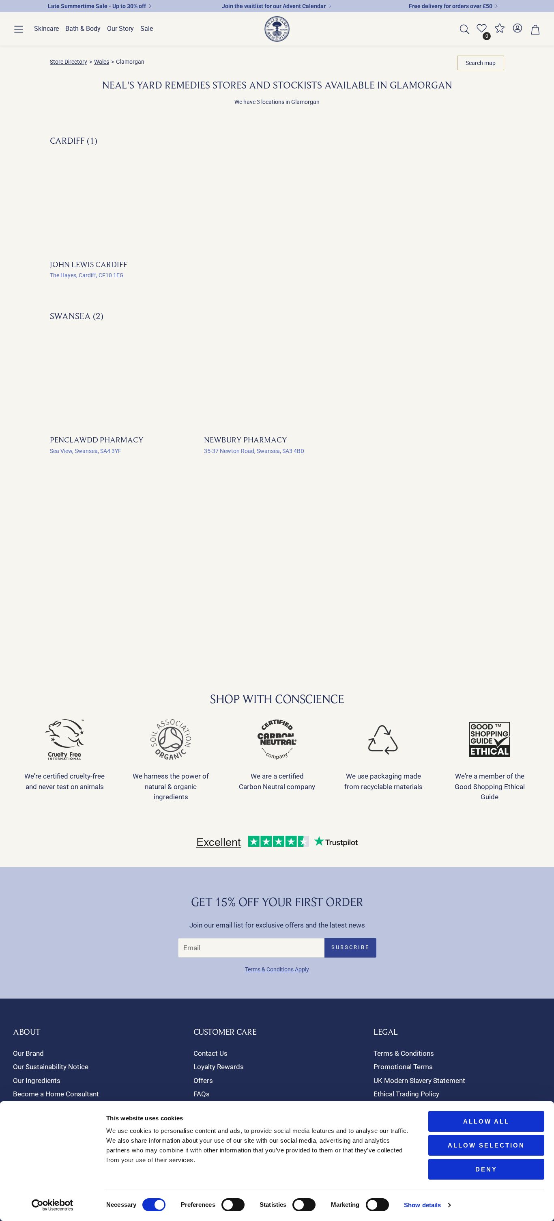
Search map (481, 63)
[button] (18, 29)
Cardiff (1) (73, 140)
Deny (486, 1169)
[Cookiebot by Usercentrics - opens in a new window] (52, 1205)
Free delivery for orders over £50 (450, 6)
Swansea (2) (76, 315)
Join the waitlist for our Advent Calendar (274, 6)
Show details (422, 1205)
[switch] (233, 1204)
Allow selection (486, 1145)
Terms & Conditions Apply (277, 969)
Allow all (486, 1121)
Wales (101, 61)
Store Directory (68, 61)
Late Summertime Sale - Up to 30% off (97, 6)
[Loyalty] (499, 31)
